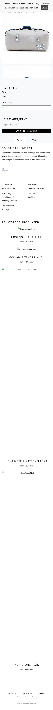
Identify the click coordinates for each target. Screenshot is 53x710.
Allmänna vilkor (30, 697)
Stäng (44, 7)
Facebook (12, 694)
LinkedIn (41, 694)
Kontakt (19, 697)
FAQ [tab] (34, 140)
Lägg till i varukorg (26, 131)
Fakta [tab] (20, 140)
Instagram (27, 694)
